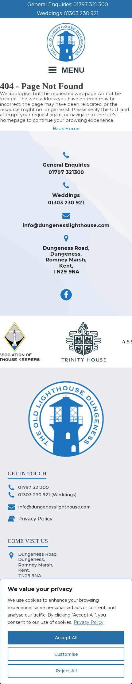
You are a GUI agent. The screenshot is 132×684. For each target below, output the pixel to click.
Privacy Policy (88, 622)
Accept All (66, 637)
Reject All (66, 671)
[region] (66, 631)
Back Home (66, 128)
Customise (66, 654)
